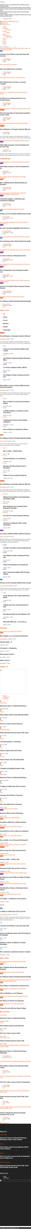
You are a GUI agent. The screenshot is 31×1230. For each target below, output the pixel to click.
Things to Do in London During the (14, 475)
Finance (8, 29)
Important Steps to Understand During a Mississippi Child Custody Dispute (13, 1138)
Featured (2, 756)
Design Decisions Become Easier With (12, 1040)
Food (4, 44)
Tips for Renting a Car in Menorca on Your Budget (13, 988)
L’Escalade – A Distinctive (8, 648)
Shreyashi (5, 1070)
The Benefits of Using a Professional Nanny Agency (13, 883)
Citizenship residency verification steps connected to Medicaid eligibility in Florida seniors (13, 193)
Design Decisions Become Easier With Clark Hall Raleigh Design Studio (14, 1166)
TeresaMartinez (4, 639)
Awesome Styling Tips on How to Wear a (13, 868)
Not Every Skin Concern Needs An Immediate (15, 1082)
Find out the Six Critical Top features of (13, 850)
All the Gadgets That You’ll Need (10, 750)
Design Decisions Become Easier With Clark (14, 732)
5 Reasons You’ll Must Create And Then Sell (14, 925)
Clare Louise (6, 216)
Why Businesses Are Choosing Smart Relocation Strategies (15, 507)
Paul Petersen (6, 203)
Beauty (2, 720)
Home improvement (5, 729)
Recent (5, 695)
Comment (5, 698)
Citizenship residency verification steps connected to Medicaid (12, 199)
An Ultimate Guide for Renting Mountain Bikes (12, 296)
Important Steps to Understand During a (13, 706)
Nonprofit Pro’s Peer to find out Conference (11, 826)
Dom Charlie (6, 274)
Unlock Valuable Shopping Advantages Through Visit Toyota (13, 1113)
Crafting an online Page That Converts (12, 786)
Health (5, 31)
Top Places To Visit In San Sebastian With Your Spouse (14, 996)
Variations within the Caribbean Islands (10, 817)
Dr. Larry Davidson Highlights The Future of (14, 228)
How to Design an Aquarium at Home (15, 429)
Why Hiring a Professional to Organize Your (14, 985)
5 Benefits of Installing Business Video (12, 768)
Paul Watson (6, 132)
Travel (4, 38)
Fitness (8, 32)
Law (4, 41)
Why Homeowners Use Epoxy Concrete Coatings (12, 77)
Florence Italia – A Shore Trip (7, 854)
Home (4, 27)
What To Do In (5, 660)
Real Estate (9, 36)
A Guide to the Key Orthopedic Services (13, 255)
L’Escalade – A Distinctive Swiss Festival (10, 894)
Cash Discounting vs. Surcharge (10, 741)
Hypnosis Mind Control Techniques (9, 808)
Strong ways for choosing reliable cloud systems (12, 209)
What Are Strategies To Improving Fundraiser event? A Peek (15, 108)
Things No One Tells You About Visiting (13, 1008)
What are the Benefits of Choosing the (15, 564)
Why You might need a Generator (8, 64)
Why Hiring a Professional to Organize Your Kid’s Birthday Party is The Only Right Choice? (15, 980)
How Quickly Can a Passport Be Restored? (11, 631)
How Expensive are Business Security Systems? (15, 951)
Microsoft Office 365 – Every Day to (15, 621)
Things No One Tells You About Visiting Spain (12, 1003)
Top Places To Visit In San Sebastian (12, 1000)
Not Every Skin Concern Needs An (11, 723)
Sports (4, 42)
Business (5, 28)
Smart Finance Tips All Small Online (12, 759)
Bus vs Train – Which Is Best (12, 451)
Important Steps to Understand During (12, 1018)
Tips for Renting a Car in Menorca (14, 458)
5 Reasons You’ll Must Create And (11, 795)
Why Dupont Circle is (7, 654)
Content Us (6, 1177)
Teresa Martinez (7, 59)
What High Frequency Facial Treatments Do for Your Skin (14, 140)
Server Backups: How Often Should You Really (15, 241)
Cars (1, 1109)
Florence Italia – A (6, 642)
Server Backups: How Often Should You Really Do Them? (15, 236)
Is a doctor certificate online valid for (15, 367)
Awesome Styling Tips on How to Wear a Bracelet (12, 863)
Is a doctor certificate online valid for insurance (15, 533)
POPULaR (6, 697)
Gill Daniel (6, 149)
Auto (4, 39)
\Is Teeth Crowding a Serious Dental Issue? (17, 548)
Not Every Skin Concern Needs (10, 1033)
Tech (4, 34)
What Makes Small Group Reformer (12, 1025)
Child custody (3, 702)
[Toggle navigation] (10, 24)
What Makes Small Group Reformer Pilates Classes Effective (15, 7)
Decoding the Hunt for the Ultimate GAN (16, 614)
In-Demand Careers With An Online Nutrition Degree (13, 872)
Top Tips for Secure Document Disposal (16, 515)
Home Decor (6, 35)
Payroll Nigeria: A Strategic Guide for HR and (15, 129)
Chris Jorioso (6, 1055)
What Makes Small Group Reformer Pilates (14, 714)
